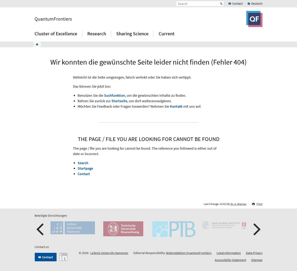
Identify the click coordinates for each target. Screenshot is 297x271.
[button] (41, 229)
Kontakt (176, 106)
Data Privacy (254, 253)
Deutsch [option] (256, 3)
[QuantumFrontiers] (36, 44)
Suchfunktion (114, 95)
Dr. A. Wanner (238, 204)
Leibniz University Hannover (109, 253)
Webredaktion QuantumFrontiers (189, 253)
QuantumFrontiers (53, 19)
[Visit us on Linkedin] (63, 256)
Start (221, 3)
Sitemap (256, 260)
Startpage (85, 168)
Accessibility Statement (230, 260)
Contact (84, 173)
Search (83, 163)
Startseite (119, 101)
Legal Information (229, 253)
